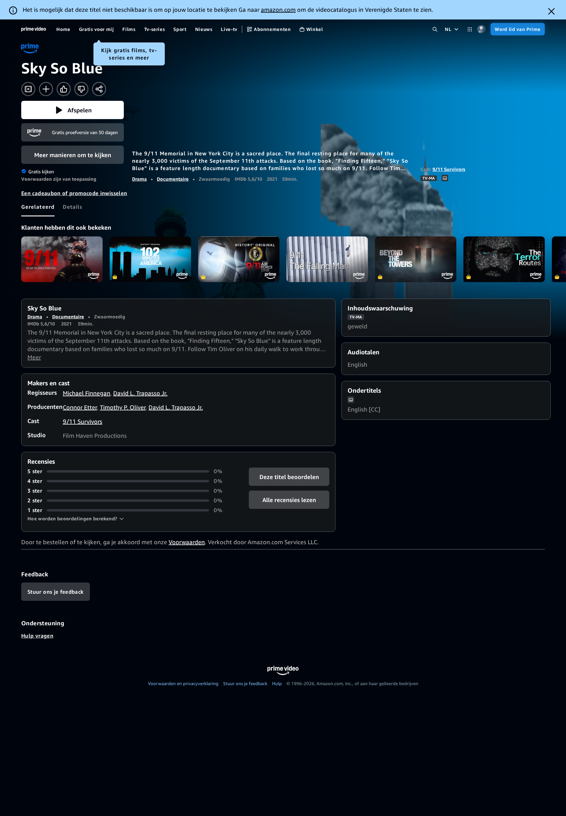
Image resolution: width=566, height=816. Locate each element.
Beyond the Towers (415, 259)
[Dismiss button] (551, 11)
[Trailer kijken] (28, 89)
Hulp (277, 683)
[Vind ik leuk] (64, 89)
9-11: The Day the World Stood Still (62, 259)
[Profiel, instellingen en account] (481, 29)
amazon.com (278, 9)
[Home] (33, 29)
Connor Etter (80, 407)
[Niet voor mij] (81, 89)
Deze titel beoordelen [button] (289, 476)
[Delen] (99, 89)
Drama (139, 179)
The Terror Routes (504, 259)
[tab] (38, 206)
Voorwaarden (187, 542)
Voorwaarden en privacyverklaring (183, 683)
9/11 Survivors (448, 169)
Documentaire (173, 179)
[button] (72, 110)
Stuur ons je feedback (245, 683)
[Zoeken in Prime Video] (435, 29)
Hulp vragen (37, 635)
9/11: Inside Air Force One (238, 259)
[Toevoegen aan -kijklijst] (46, 89)
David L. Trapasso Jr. (140, 393)
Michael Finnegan (86, 393)
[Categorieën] (469, 29)
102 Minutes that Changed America (150, 259)
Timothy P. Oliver (123, 407)
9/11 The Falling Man (327, 259)
